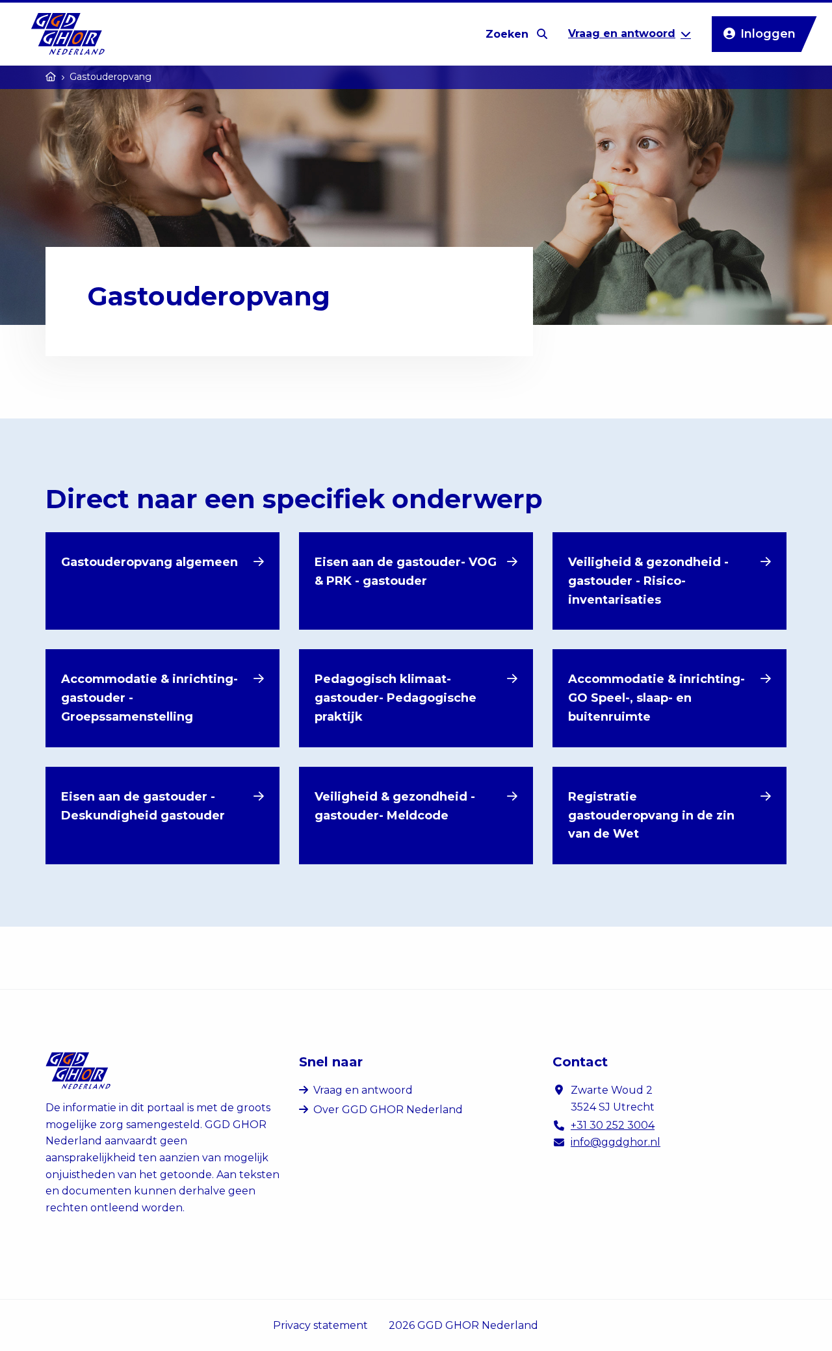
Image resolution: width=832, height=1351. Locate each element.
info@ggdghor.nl (615, 1142)
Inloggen (768, 34)
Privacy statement (320, 1325)
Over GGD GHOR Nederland (388, 1109)
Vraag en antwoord (363, 1090)
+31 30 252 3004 (613, 1125)
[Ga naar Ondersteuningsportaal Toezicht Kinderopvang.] (51, 77)
